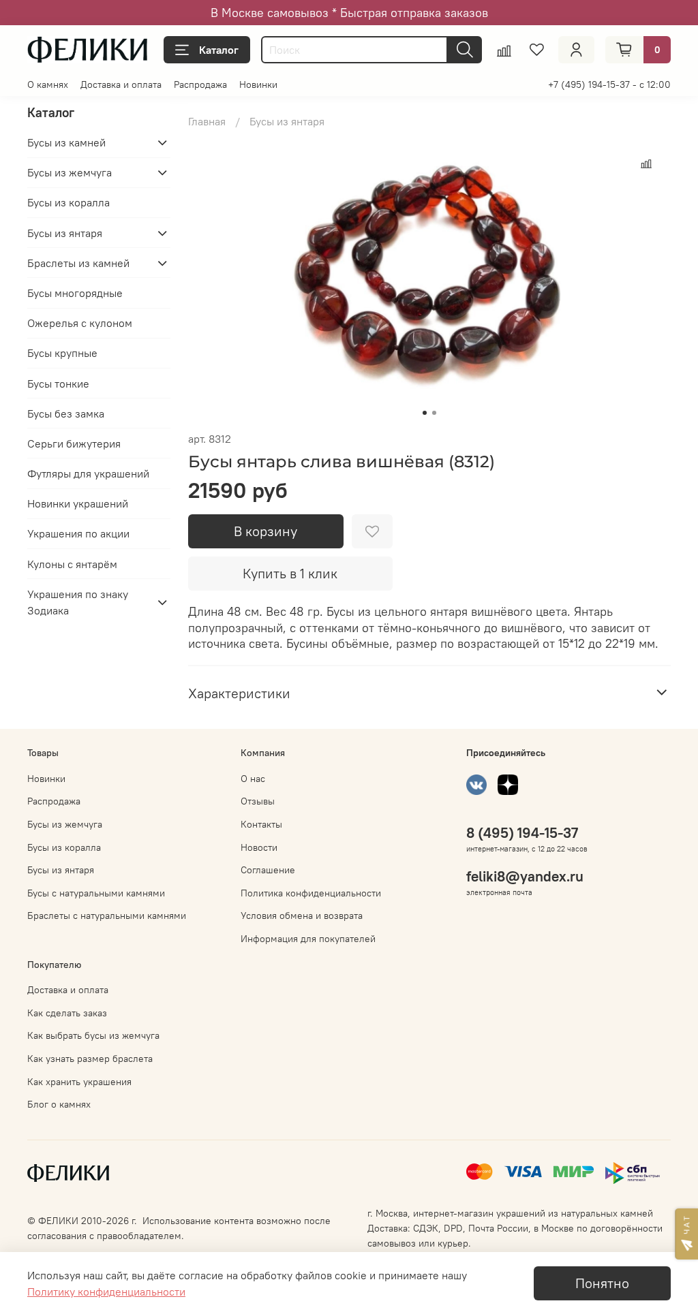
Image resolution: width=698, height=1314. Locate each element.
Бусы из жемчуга (69, 172)
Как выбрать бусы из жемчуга (93, 1035)
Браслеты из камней (78, 263)
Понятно (602, 1283)
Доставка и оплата (121, 84)
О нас (253, 778)
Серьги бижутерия (74, 443)
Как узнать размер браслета (90, 1058)
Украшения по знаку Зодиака (77, 602)
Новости (259, 847)
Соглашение (268, 870)
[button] (686, 1234)
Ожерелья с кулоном (79, 323)
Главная (207, 121)
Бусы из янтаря (286, 121)
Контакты (261, 824)
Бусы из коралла (68, 202)
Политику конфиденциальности (106, 1291)
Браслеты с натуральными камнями (106, 915)
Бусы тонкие (58, 383)
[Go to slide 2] (434, 413)
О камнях (47, 84)
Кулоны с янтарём (72, 564)
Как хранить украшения (79, 1082)
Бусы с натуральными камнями (96, 893)
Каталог (219, 50)
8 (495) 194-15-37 (522, 833)
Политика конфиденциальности (311, 893)
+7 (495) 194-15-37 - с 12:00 (609, 84)
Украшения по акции (78, 533)
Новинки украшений (77, 503)
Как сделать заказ (67, 1013)
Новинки (258, 84)
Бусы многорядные (75, 293)
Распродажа (200, 84)
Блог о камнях (59, 1104)
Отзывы (258, 801)
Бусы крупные (62, 353)
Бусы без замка (65, 413)
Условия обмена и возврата (302, 915)
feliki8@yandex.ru (524, 876)
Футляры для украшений (88, 473)
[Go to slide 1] (425, 413)
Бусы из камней (66, 142)
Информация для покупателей (308, 939)
